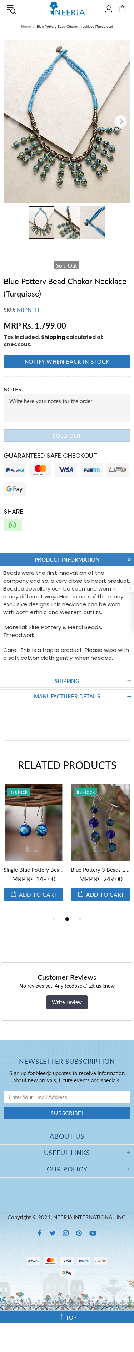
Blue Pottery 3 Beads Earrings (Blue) (101, 869)
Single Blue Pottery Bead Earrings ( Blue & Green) (34, 869)
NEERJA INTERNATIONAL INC (67, 9)
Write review (67, 1002)
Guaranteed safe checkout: (51, 455)
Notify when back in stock (67, 361)
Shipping (53, 337)
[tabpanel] (33, 849)
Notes (12, 389)
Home (26, 26)
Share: (14, 511)
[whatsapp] (13, 525)
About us (67, 1136)
